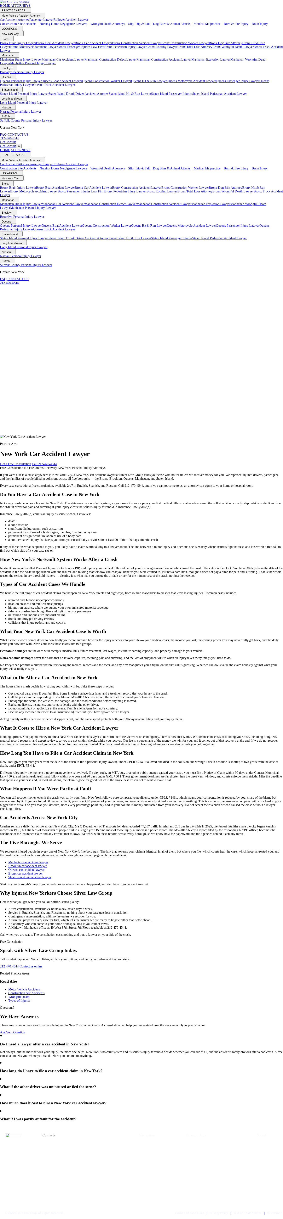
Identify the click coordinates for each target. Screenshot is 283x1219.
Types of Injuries (19, 1000)
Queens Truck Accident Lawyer (54, 84)
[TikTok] (261, 1173)
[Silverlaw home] (5, 2)
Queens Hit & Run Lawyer (149, 81)
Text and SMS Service (247, 1213)
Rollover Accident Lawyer (70, 19)
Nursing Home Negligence (209, 1157)
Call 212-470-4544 (44, 464)
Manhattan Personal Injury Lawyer (33, 63)
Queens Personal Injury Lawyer (21, 81)
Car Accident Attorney (14, 19)
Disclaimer (274, 1213)
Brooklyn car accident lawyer (27, 866)
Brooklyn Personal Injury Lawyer (22, 72)
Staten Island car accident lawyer (29, 877)
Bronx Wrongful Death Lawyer (233, 47)
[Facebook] (261, 1144)
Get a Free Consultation (15, 464)
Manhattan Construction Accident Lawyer (164, 59)
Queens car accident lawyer (26, 869)
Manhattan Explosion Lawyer (210, 59)
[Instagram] (261, 1163)
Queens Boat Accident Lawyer (62, 81)
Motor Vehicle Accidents (24, 989)
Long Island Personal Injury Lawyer (23, 102)
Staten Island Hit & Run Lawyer (130, 93)
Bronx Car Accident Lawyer (93, 43)
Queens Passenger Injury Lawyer (237, 81)
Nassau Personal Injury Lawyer (20, 111)
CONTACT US (18, 134)
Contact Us (148, 1170)
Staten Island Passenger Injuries (171, 93)
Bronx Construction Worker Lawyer (185, 43)
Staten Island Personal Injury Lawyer (24, 93)
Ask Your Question (12, 1032)
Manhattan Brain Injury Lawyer (21, 59)
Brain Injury (196, 1197)
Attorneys (147, 1150)
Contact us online (30, 966)
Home (144, 1143)
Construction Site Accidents (26, 993)
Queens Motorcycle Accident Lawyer (191, 81)
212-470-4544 (20, 2)
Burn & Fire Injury (202, 1190)
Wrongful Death (18, 997)
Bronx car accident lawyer (25, 873)
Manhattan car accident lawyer (28, 862)
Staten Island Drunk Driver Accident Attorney (78, 93)
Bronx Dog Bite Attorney (225, 43)
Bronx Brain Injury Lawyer (18, 43)
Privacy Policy (219, 1213)
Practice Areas (151, 1157)
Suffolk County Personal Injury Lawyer (26, 120)
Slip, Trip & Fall (199, 1170)
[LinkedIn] (261, 1154)
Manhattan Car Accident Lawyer (63, 59)
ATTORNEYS (20, 5)
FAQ (3, 134)
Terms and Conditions (189, 1213)
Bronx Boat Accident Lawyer (55, 43)
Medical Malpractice (204, 1183)
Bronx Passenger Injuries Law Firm (81, 47)
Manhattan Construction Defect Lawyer (111, 59)
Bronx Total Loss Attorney (194, 47)
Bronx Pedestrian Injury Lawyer (125, 47)
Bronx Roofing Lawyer (161, 47)
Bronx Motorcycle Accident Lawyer (34, 47)
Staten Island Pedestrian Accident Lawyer (219, 93)
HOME (5, 5)
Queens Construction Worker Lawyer (106, 81)
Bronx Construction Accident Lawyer (136, 43)
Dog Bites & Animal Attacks (210, 1177)
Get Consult (8, 142)
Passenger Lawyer (41, 19)
